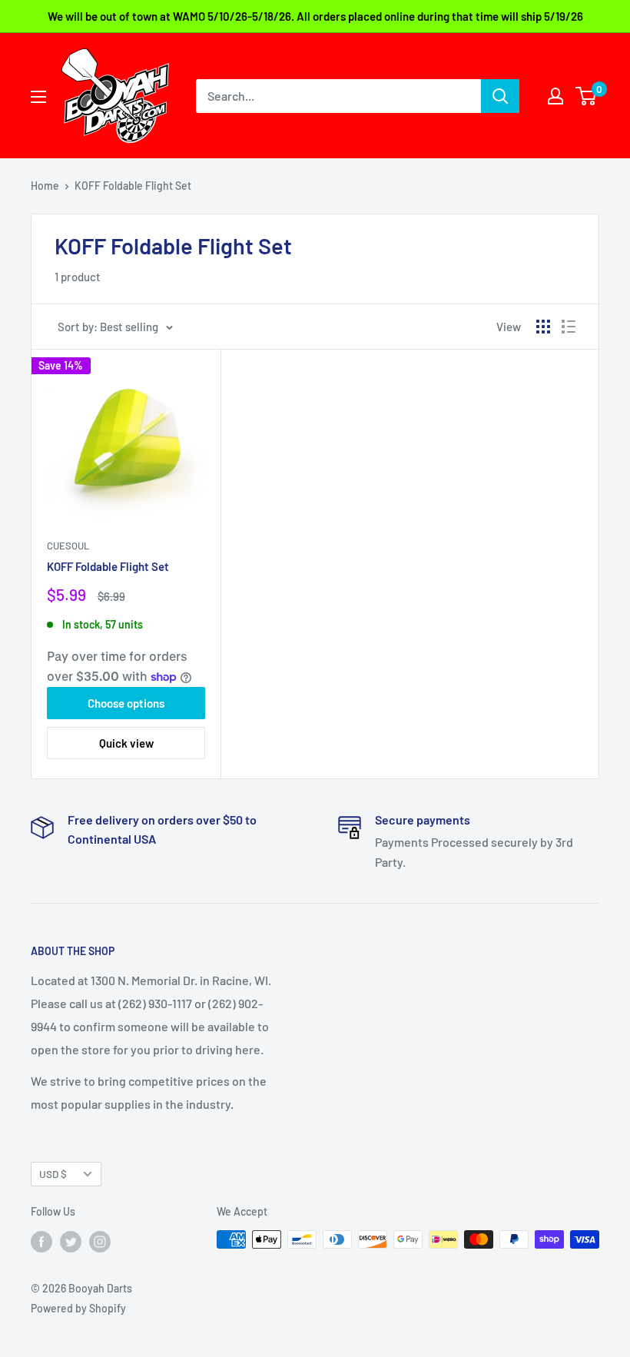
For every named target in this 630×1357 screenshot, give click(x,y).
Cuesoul (68, 545)
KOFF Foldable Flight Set (108, 566)
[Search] (500, 96)
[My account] (555, 96)
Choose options (126, 703)
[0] (586, 96)
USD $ (53, 1173)
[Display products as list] (568, 326)
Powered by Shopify (78, 1308)
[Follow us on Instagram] (100, 1241)
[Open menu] (38, 97)
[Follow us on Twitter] (70, 1241)
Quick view (126, 743)
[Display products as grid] (543, 326)
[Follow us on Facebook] (41, 1241)
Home (45, 185)
